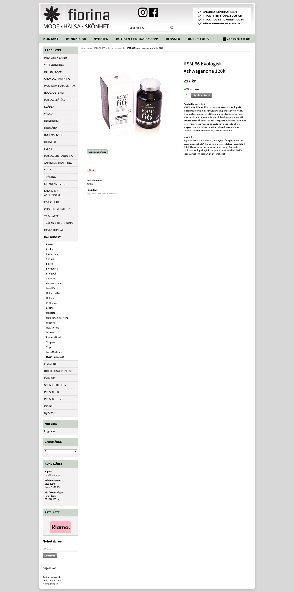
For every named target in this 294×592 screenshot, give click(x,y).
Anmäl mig (49, 555)
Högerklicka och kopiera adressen (102, 193)
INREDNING (51, 120)
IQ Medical (51, 303)
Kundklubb (76, 38)
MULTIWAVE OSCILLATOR (60, 85)
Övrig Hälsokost (55, 356)
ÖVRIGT (49, 406)
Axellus (50, 258)
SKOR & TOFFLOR (55, 385)
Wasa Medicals (54, 352)
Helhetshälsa (53, 293)
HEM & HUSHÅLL (54, 230)
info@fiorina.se (52, 474)
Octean (50, 332)
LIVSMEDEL (51, 364)
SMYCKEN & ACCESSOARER (53, 193)
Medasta (50, 312)
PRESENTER (51, 392)
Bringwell (51, 273)
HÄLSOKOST (52, 237)
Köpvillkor (49, 568)
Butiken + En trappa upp (137, 38)
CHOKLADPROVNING (57, 79)
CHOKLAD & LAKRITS (57, 209)
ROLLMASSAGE (53, 135)
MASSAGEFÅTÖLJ (55, 100)
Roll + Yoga (198, 38)
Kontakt (50, 38)
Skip (48, 347)
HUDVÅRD (50, 128)
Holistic (50, 298)
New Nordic (52, 327)
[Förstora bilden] (134, 103)
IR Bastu (173, 38)
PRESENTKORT (53, 399)
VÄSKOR (49, 114)
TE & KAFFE (51, 216)
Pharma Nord (53, 337)
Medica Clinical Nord (57, 317)
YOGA (47, 170)
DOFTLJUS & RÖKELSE (58, 371)
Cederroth (51, 278)
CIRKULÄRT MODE (55, 184)
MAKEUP (49, 378)
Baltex (49, 263)
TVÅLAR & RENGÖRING (58, 223)
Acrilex (49, 249)
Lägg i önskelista (97, 151)
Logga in (49, 431)
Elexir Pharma (53, 283)
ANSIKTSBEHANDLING (58, 163)
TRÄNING (50, 177)
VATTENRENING (54, 65)
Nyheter (101, 38)
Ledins (49, 307)
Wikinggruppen (50, 583)
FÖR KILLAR (51, 202)
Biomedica (52, 268)
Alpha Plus (52, 254)
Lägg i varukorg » (201, 95)
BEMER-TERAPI (53, 71)
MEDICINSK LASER (55, 57)
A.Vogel (50, 244)
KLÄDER (49, 106)
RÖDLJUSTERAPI (54, 93)
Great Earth (52, 288)
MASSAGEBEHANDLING (58, 156)
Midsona (51, 322)
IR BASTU (50, 142)
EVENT (48, 149)
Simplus (50, 342)
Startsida (86, 48)
